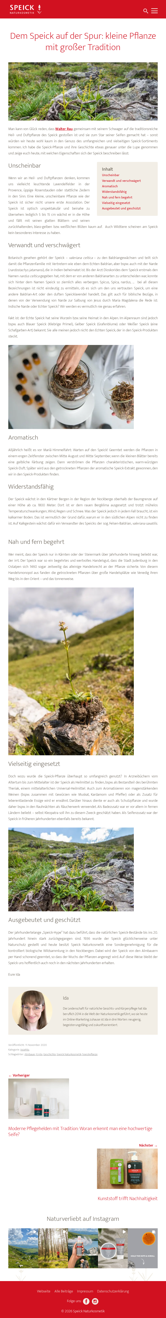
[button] (23, 1248)
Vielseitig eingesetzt (116, 203)
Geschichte (49, 1054)
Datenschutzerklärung (113, 1291)
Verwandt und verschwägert (121, 181)
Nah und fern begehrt (117, 197)
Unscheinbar (110, 175)
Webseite (43, 1291)
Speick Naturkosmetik (69, 1054)
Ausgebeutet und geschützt (121, 208)
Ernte (39, 1054)
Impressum (85, 1291)
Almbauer (29, 1054)
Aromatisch (110, 186)
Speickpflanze (90, 1054)
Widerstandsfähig (114, 192)
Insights (24, 1049)
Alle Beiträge (63, 1291)
